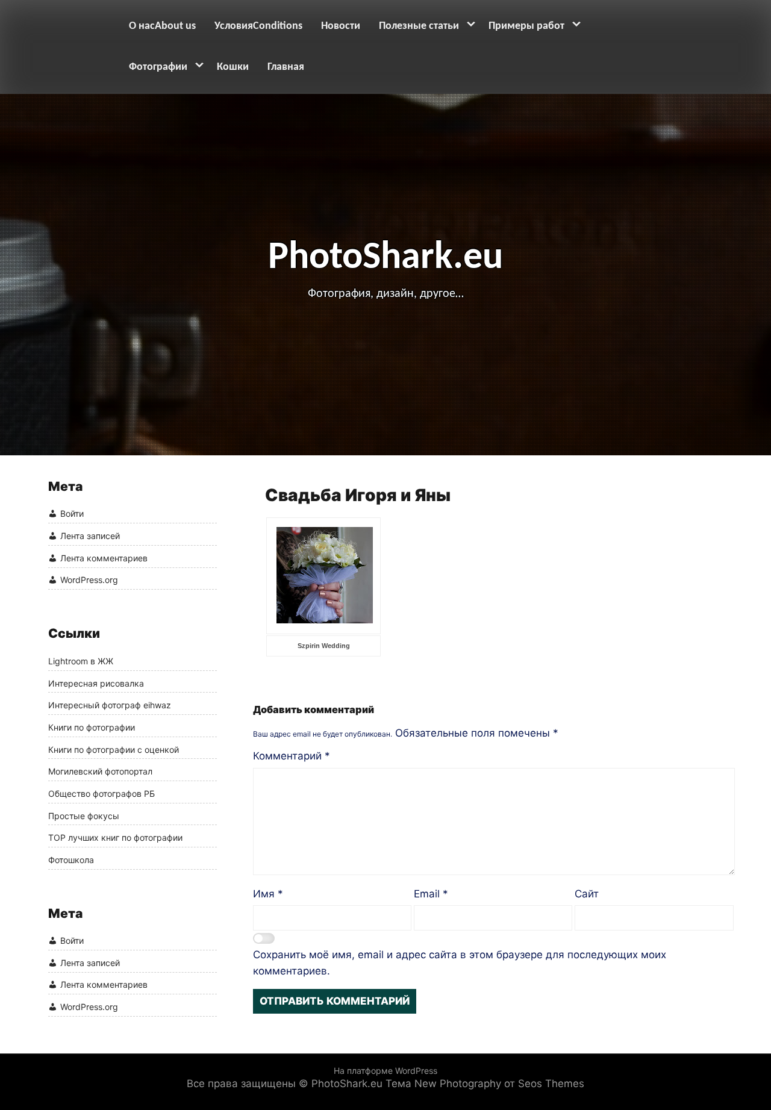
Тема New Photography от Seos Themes (485, 1083)
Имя (268, 894)
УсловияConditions (258, 26)
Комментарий (291, 756)
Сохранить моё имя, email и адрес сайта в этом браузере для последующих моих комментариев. (459, 963)
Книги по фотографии (91, 727)
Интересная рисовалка (96, 683)
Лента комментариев (104, 558)
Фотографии (158, 67)
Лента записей (90, 536)
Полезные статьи (419, 26)
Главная (285, 67)
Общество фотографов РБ (101, 794)
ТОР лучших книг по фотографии (115, 838)
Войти (72, 514)
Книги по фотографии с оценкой (113, 750)
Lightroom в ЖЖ (80, 661)
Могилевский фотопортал (100, 771)
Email (431, 894)
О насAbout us (162, 26)
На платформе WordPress (385, 1070)
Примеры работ (526, 26)
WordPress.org (89, 580)
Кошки (233, 67)
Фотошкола (71, 860)
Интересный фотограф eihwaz (109, 705)
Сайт (587, 894)
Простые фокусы (83, 816)
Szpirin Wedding (324, 645)
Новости (340, 26)
